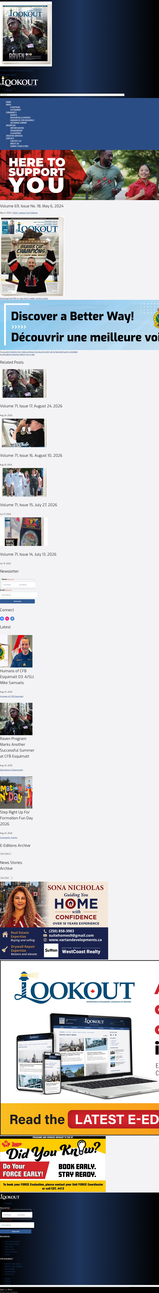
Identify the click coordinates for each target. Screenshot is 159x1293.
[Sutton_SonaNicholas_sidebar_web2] (54, 959)
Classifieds (15, 133)
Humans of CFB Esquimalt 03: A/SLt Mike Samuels (17, 677)
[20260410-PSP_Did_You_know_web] (53, 1191)
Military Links (9, 1249)
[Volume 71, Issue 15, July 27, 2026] (24, 496)
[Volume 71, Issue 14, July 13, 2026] (24, 545)
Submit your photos (13, 1266)
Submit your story (19, 146)
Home (8, 102)
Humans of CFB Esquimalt (22, 120)
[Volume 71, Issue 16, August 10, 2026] (24, 446)
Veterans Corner (18, 123)
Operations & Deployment (11, 770)
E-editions (15, 107)
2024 (15, 213)
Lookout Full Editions (28, 213)
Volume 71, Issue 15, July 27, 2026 (28, 505)
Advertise (10, 125)
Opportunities (17, 128)
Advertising (9, 1268)
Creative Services (14, 136)
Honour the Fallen (10, 1252)
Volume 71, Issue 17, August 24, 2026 (16, 70)
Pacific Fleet (8, 1247)
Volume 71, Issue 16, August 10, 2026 (31, 455)
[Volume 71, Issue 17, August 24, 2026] (24, 397)
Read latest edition (8, 75)
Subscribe (17, 601)
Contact (10, 138)
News (8, 104)
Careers (7, 1254)
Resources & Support (20, 117)
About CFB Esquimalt (12, 1241)
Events (13, 115)
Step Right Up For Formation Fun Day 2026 (16, 818)
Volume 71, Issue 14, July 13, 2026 (28, 554)
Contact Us (15, 141)
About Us (14, 143)
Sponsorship (16, 130)
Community (11, 112)
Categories (15, 110)
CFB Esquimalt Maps (11, 1244)
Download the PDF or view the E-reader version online (24, 298)
